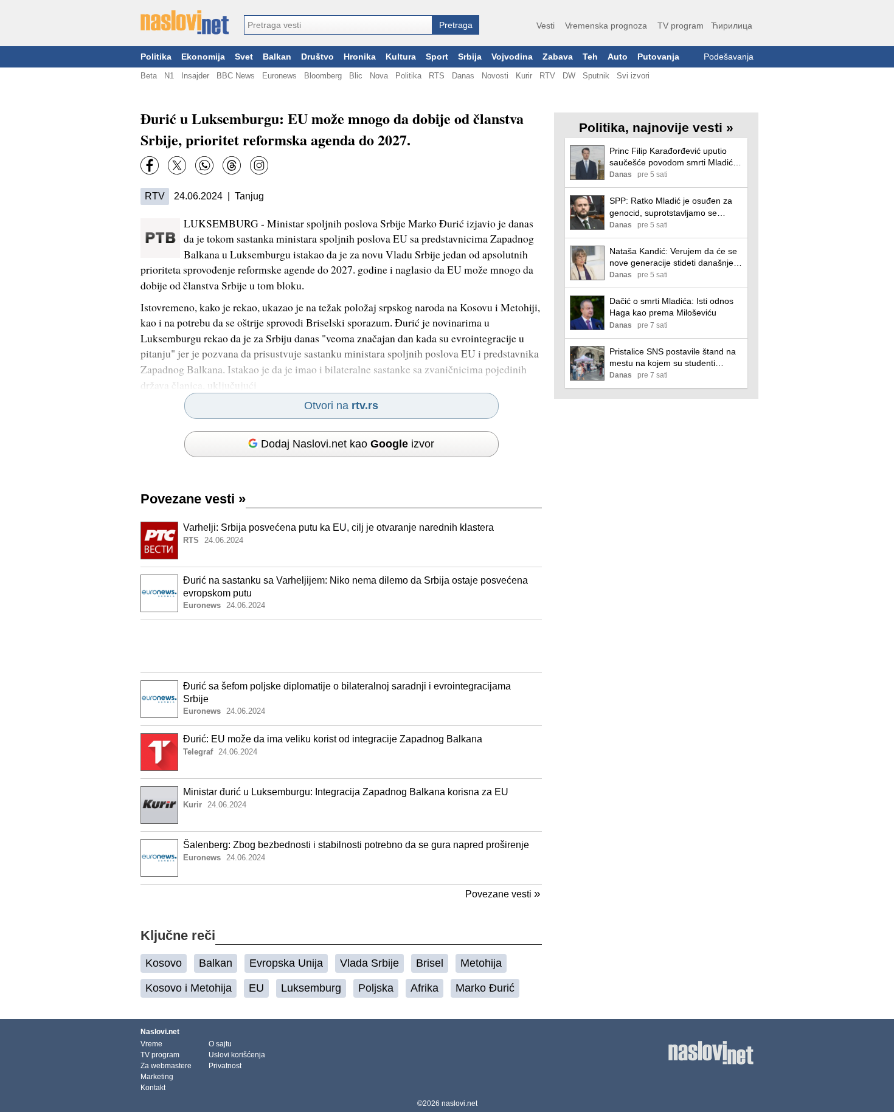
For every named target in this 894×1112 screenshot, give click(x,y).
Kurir (524, 75)
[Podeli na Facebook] (149, 165)
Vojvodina (512, 56)
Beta (148, 75)
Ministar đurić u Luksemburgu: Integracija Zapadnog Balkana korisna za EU (345, 792)
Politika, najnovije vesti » (656, 127)
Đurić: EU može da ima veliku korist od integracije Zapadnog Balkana (332, 739)
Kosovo (163, 963)
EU (256, 988)
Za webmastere (166, 1066)
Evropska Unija (286, 963)
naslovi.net (459, 1103)
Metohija (481, 963)
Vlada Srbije (369, 963)
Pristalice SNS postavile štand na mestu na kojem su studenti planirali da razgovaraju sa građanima (672, 358)
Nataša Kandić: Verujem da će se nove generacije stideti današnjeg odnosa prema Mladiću (673, 257)
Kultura (401, 56)
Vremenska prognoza (606, 25)
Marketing (156, 1076)
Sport (437, 56)
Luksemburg (311, 988)
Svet (244, 56)
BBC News (236, 75)
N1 (169, 75)
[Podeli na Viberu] (204, 165)
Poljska (375, 988)
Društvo (317, 56)
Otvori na (341, 405)
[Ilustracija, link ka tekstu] (159, 542)
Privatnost (225, 1066)
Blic (355, 75)
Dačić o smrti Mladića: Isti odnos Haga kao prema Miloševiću (671, 306)
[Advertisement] (341, 646)
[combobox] (338, 25)
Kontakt (152, 1087)
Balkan (277, 56)
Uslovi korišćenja (237, 1055)
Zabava (557, 56)
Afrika (424, 988)
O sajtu (220, 1044)
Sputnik (596, 75)
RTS (437, 75)
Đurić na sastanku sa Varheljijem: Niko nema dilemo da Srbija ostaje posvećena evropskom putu (355, 586)
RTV (547, 75)
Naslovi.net (159, 1031)
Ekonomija (203, 56)
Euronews (279, 75)
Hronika (360, 56)
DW (569, 75)
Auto (618, 56)
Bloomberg (323, 75)
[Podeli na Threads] (232, 165)
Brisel (429, 963)
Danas (463, 75)
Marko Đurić (485, 988)
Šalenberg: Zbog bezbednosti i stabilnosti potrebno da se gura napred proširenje (356, 845)
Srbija (470, 56)
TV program (680, 25)
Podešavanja (729, 56)
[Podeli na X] (177, 165)
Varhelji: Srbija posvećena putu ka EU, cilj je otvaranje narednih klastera (338, 527)
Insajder (195, 75)
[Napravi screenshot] (259, 165)
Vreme (151, 1044)
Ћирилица (731, 25)
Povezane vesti (193, 498)
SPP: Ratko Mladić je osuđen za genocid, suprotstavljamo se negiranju (670, 207)
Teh (590, 56)
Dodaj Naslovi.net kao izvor (347, 444)
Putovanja (658, 56)
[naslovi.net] (184, 22)
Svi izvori (633, 75)
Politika (156, 56)
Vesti (545, 25)
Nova (379, 75)
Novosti (495, 75)
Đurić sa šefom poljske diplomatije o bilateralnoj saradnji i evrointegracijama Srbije (347, 692)
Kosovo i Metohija (188, 988)
